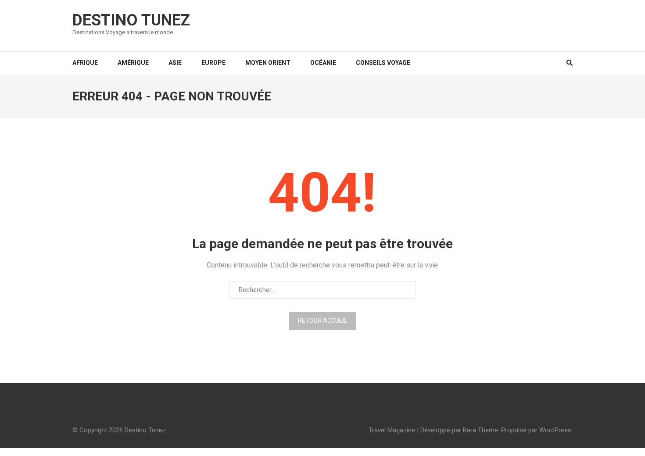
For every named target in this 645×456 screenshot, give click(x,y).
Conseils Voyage (383, 62)
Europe (213, 62)
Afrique (85, 62)
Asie (175, 62)
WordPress (555, 430)
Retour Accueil (322, 320)
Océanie (323, 62)
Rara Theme (480, 430)
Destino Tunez (131, 20)
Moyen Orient (267, 62)
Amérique (133, 62)
